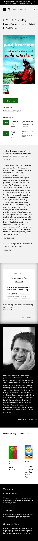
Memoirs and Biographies (12, 111)
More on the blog (26, 318)
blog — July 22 (19, 273)
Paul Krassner (12, 28)
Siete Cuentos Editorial (11, 524)
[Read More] (10, 100)
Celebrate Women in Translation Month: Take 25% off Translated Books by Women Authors (19, 2)
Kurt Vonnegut (29, 466)
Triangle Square (8, 510)
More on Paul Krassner (26, 420)
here (25, 290)
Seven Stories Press (19, 9)
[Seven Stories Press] (9, 9)
